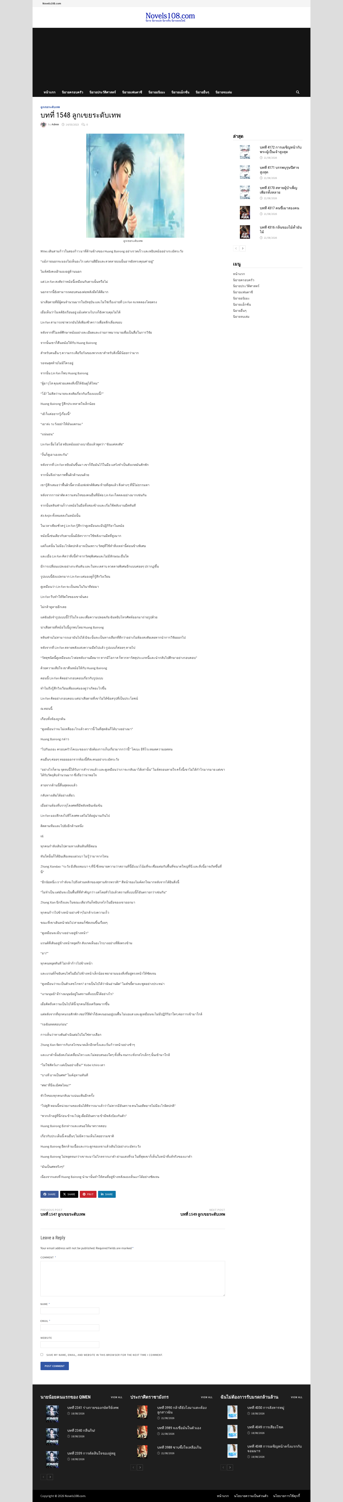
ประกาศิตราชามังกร (149, 1397)
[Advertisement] (171, 57)
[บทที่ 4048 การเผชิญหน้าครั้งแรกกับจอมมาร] (232, 1446)
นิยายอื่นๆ (202, 92)
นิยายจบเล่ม (224, 92)
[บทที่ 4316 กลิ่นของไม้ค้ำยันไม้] (245, 227)
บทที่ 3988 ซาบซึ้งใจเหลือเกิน (179, 1447)
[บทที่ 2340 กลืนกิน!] (52, 1430)
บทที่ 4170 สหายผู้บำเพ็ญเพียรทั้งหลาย (278, 190)
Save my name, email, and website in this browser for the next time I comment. (104, 1355)
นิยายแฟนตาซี (132, 92)
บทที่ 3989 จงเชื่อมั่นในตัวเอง (179, 1428)
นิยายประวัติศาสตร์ (103, 92)
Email (45, 1321)
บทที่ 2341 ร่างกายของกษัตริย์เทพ (93, 1407)
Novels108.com (51, 3)
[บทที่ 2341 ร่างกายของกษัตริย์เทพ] (52, 1407)
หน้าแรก (50, 92)
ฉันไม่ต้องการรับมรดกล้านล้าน (249, 1397)
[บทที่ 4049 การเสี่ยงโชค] (232, 1427)
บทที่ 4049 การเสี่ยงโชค (265, 1427)
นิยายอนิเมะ (156, 92)
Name (45, 1304)
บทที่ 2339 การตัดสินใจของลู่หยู (91, 1453)
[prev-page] (236, 248)
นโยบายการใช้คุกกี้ (286, 1496)
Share (52, 1194)
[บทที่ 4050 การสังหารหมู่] (232, 1407)
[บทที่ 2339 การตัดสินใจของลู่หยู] (52, 1453)
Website (46, 1338)
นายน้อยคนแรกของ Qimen (65, 1397)
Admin (55, 124)
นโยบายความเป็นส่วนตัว (251, 1496)
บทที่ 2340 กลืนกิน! (81, 1430)
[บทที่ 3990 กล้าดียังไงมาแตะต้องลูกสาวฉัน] (142, 1407)
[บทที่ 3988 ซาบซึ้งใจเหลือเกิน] (142, 1447)
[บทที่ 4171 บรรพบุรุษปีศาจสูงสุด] (245, 167)
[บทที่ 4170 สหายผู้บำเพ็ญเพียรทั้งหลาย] (245, 188)
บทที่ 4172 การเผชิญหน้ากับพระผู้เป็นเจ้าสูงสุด (281, 149)
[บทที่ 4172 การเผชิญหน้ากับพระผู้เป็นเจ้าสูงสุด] (245, 147)
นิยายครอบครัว (72, 92)
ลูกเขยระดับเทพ (50, 107)
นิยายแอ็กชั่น (180, 92)
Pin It (90, 1194)
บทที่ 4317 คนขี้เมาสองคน (279, 208)
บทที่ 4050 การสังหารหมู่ (265, 1407)
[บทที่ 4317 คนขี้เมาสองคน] (245, 208)
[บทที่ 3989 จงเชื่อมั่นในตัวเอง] (142, 1428)
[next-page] (243, 248)
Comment (48, 1257)
